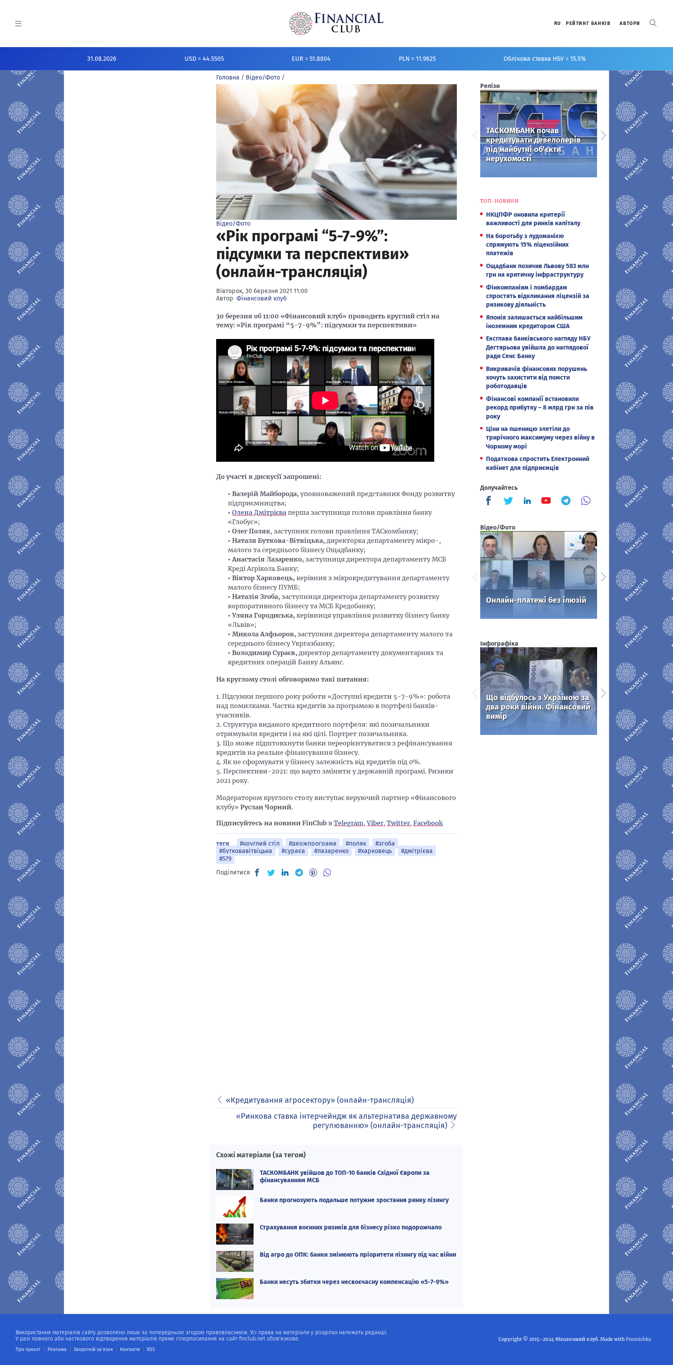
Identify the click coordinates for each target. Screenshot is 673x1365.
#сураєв (293, 851)
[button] (653, 23)
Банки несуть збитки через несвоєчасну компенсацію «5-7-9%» (354, 1282)
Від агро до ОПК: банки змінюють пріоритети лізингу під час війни (358, 1254)
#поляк (356, 843)
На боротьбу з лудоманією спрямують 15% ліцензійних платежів (527, 244)
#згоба (385, 843)
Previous (474, 134)
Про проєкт (28, 1349)
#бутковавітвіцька (245, 851)
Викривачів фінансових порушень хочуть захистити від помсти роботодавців (536, 377)
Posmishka (638, 1339)
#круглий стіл (260, 843)
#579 (225, 858)
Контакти (130, 1349)
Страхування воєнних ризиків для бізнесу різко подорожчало (351, 1227)
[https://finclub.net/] (336, 23)
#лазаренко (331, 851)
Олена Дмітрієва (259, 512)
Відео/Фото (233, 223)
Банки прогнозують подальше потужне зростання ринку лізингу (354, 1200)
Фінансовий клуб (261, 298)
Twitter (398, 823)
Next (603, 134)
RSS (151, 1349)
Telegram (348, 823)
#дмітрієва (417, 851)
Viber (375, 823)
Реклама (57, 1349)
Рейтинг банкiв (588, 23)
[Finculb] (490, 501)
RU (557, 23)
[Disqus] (336, 981)
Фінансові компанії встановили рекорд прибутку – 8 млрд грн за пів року (540, 407)
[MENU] (18, 23)
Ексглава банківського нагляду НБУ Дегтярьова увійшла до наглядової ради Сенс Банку (538, 347)
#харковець (375, 851)
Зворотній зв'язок (93, 1349)
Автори (630, 23)
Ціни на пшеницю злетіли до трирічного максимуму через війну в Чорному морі (540, 437)
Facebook (428, 823)
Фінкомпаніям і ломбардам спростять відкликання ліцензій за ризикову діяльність (537, 296)
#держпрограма (312, 843)
